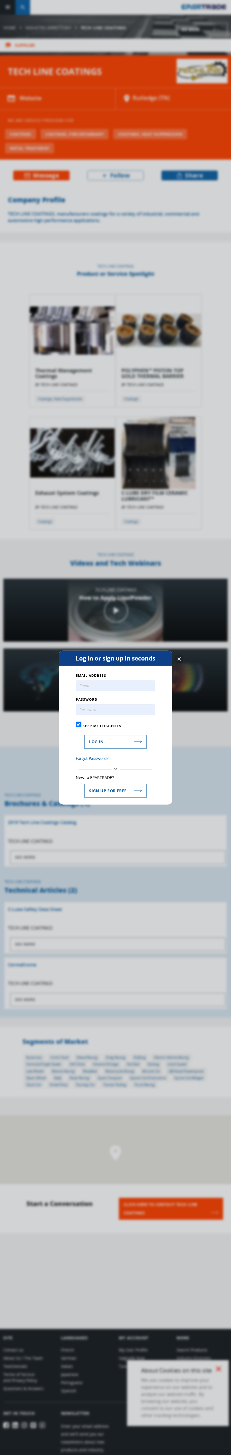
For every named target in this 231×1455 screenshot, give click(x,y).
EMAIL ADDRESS (91, 676)
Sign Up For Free (107, 790)
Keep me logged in (101, 726)
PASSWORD (86, 700)
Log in (96, 741)
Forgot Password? (92, 758)
